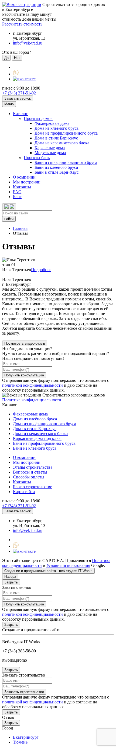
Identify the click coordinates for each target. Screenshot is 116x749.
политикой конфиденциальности (32, 385)
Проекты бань (37, 157)
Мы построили (26, 182)
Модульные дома (50, 152)
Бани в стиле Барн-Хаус (57, 172)
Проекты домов (38, 118)
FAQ (17, 191)
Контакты (22, 187)
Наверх (10, 577)
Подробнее (41, 269)
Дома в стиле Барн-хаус (56, 138)
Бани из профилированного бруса (66, 162)
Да (6, 58)
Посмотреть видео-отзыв (24, 343)
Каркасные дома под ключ (37, 438)
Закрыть (11, 582)
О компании (24, 177)
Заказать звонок (17, 98)
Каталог (20, 113)
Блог (17, 196)
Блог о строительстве (32, 486)
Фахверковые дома (52, 123)
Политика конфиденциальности (31, 400)
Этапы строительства (32, 467)
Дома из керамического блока (62, 143)
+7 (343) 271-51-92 (19, 93)
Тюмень (20, 742)
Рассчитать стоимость (22, 24)
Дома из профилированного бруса (66, 133)
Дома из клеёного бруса (57, 128)
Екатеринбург (26, 737)
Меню (9, 104)
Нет (17, 58)
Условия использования (68, 565)
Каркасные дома (50, 147)
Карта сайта (24, 491)
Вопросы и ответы (30, 472)
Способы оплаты (28, 477)
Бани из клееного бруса (56, 167)
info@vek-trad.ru (27, 43)
